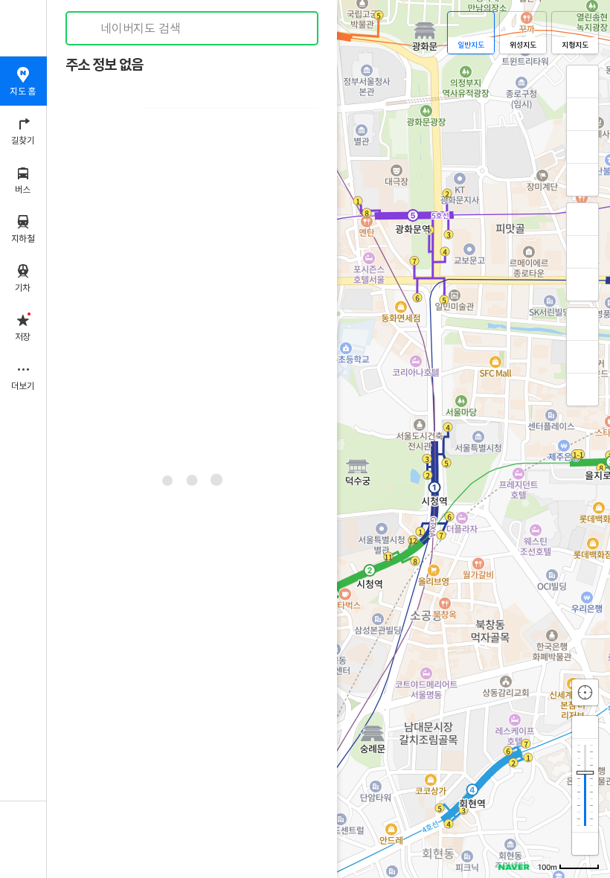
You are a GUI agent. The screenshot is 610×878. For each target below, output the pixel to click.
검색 (88, 28)
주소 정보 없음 (104, 65)
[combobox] (192, 28)
